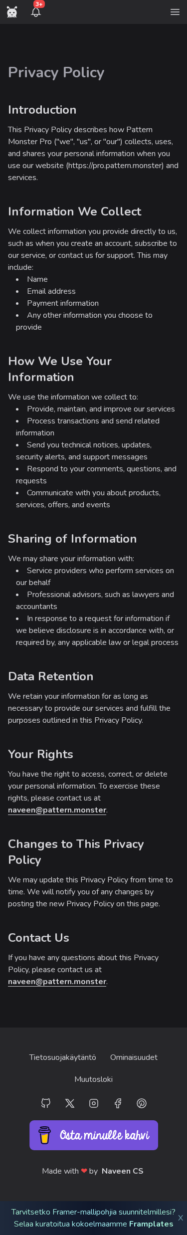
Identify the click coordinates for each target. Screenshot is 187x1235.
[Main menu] (175, 12)
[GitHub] (46, 1103)
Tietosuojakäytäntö (62, 1057)
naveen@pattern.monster (57, 810)
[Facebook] (118, 1103)
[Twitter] (70, 1103)
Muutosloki (93, 1079)
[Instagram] (94, 1103)
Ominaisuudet (134, 1057)
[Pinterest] (142, 1103)
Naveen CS (123, 1171)
